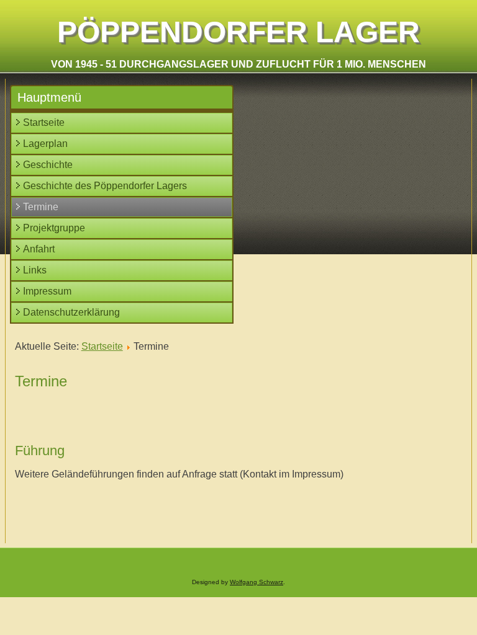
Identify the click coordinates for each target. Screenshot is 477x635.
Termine (40, 207)
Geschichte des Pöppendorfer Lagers (105, 185)
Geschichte (48, 164)
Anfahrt (39, 249)
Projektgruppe (54, 228)
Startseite (44, 122)
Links (35, 270)
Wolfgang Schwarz (256, 582)
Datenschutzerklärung (71, 312)
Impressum (47, 291)
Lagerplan (45, 143)
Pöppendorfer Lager (238, 32)
